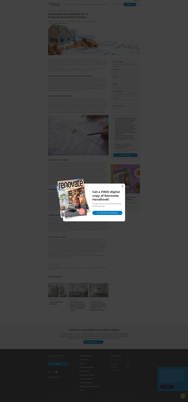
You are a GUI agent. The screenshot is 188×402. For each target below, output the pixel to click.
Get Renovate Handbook (107, 213)
